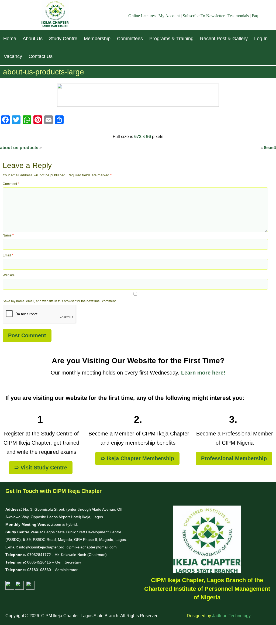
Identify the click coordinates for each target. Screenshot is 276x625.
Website (9, 275)
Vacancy (13, 56)
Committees (130, 38)
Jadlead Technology (231, 615)
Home (9, 38)
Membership (97, 38)
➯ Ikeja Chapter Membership (137, 458)
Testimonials (238, 15)
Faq (255, 15)
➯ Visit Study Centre (40, 468)
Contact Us (41, 56)
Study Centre (63, 38)
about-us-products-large (43, 72)
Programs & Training (171, 38)
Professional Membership (234, 458)
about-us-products (19, 147)
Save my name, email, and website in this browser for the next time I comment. (59, 301)
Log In (261, 38)
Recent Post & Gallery (224, 38)
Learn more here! (203, 373)
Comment (11, 184)
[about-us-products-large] (138, 105)
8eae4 (270, 147)
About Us (33, 38)
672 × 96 (142, 136)
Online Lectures (142, 15)
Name (8, 235)
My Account (169, 15)
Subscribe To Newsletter (204, 15)
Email (8, 255)
